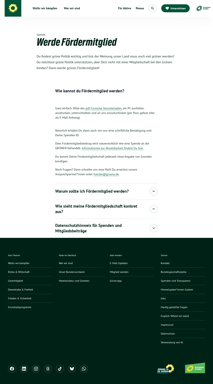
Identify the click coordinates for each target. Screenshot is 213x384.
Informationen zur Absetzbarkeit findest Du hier (112, 148)
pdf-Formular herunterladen (103, 108)
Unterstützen (178, 8)
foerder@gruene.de (106, 174)
